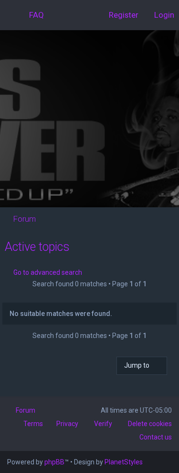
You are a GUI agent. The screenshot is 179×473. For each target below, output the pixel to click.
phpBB (54, 462)
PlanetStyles (124, 462)
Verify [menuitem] (103, 424)
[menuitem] (32, 15)
